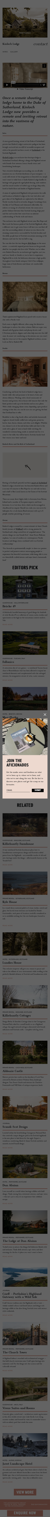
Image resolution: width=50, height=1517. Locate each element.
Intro (5, 52)
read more (8, 624)
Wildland (19, 529)
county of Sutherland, (39, 483)
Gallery (14, 52)
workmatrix (41, 1504)
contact (40, 44)
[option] (25, 23)
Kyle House (31, 243)
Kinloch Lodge (8, 158)
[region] (25, 465)
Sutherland (36, 150)
